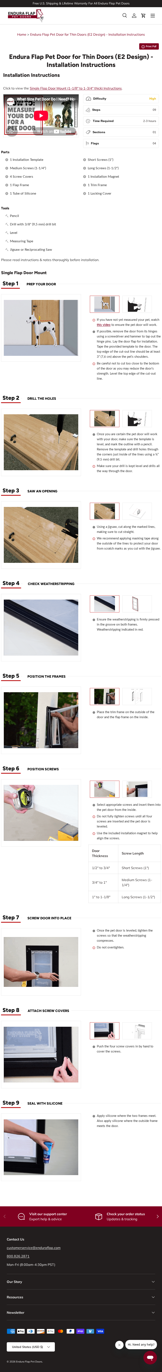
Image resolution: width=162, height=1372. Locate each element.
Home (21, 34)
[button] (143, 15)
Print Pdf (149, 47)
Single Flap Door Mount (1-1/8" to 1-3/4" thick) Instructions (76, 88)
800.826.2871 (18, 1256)
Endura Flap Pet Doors (29, 1361)
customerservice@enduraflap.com (34, 1248)
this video (104, 324)
